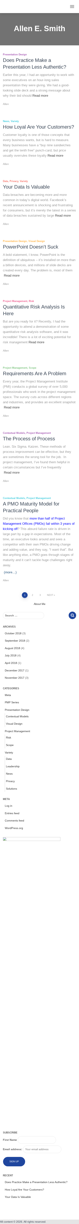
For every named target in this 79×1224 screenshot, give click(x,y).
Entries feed (12, 813)
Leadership (13, 766)
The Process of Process (29, 439)
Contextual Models (14, 433)
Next (50, 595)
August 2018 (12, 648)
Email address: (12, 1149)
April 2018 (11, 662)
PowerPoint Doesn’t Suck (30, 247)
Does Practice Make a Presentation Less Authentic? (36, 1182)
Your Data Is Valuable (26, 187)
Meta (8, 695)
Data (5, 181)
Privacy (14, 181)
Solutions (11, 788)
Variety (15, 121)
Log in (8, 805)
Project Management (15, 301)
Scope (32, 367)
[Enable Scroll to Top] (71, 1216)
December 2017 (14, 670)
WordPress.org (14, 828)
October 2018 (13, 633)
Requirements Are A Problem (34, 373)
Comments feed (14, 820)
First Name (10, 1139)
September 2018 (15, 640)
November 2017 (14, 677)
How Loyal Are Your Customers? (38, 127)
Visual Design (36, 241)
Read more (40, 95)
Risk (31, 301)
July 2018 (10, 655)
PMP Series (12, 702)
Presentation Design (15, 54)
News (6, 121)
